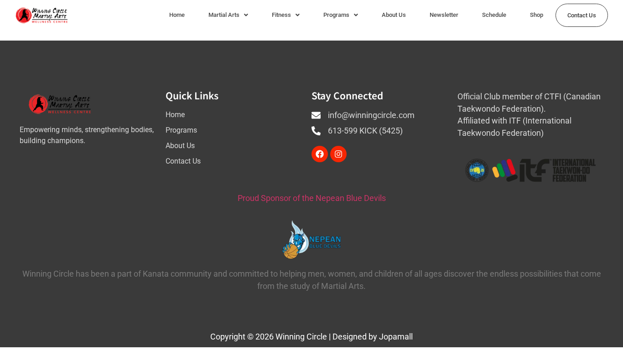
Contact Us (581, 15)
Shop (536, 14)
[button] (228, 15)
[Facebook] (320, 154)
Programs (336, 14)
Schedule (494, 14)
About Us (394, 14)
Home (177, 14)
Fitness (281, 14)
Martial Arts (223, 14)
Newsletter (444, 14)
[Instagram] (338, 154)
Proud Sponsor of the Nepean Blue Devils (312, 198)
